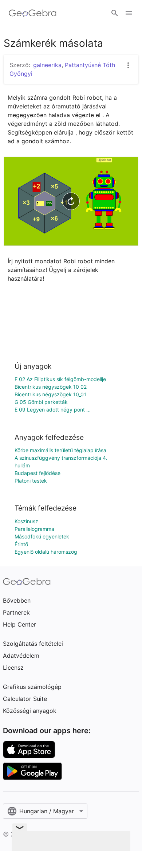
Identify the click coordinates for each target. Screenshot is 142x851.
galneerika (47, 65)
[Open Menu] (129, 13)
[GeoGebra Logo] (32, 13)
